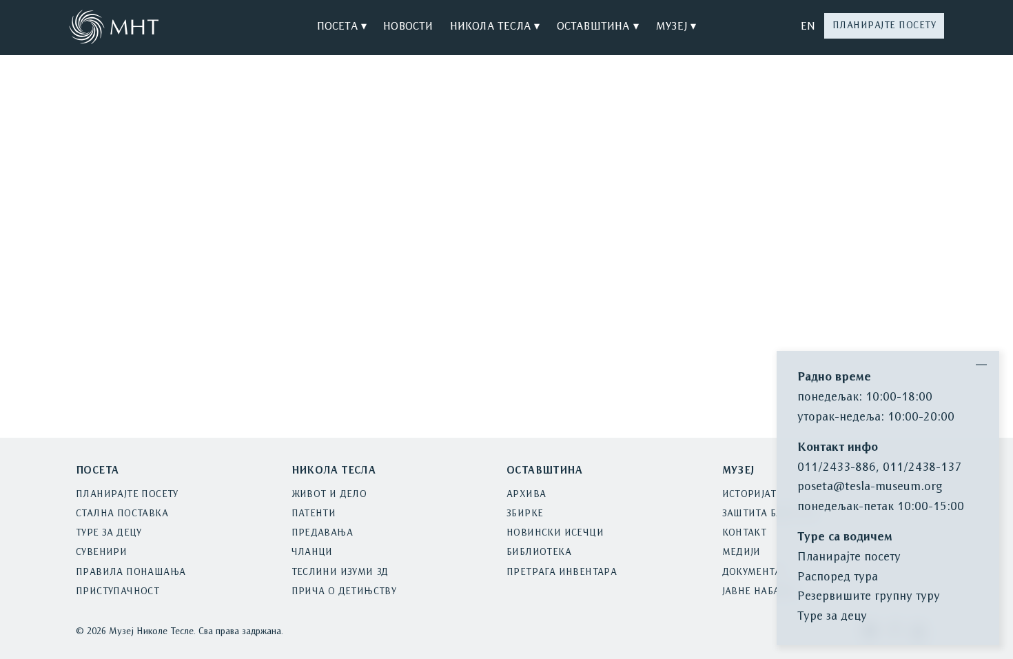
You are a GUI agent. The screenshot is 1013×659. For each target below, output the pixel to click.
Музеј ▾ (675, 26)
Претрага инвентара (561, 572)
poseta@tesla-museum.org (869, 487)
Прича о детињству (344, 591)
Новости (408, 26)
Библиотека (538, 552)
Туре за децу (109, 533)
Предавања (322, 533)
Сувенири (101, 552)
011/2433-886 (836, 468)
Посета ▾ (342, 26)
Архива (526, 494)
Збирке (524, 513)
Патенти (313, 513)
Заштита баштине (770, 513)
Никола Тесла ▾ (495, 26)
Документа (751, 572)
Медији (741, 552)
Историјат (749, 494)
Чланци (312, 552)
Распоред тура (837, 577)
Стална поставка (122, 513)
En (808, 26)
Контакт (744, 533)
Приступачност (117, 591)
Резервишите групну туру (868, 596)
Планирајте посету (884, 25)
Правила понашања (130, 572)
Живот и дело (329, 494)
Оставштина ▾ (598, 26)
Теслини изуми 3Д (340, 572)
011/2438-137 (922, 468)
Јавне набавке (760, 591)
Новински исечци (555, 533)
